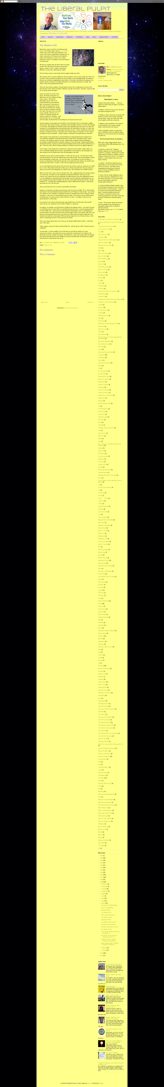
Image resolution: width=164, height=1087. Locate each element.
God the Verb (101, 411)
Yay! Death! (101, 843)
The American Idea (103, 706)
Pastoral (100, 590)
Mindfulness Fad (102, 538)
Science (100, 660)
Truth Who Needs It (103, 767)
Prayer (100, 603)
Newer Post (44, 302)
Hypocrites (101, 451)
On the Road (101, 574)
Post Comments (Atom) (71, 308)
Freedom (100, 400)
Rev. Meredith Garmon (115, 67)
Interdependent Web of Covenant (107, 475)
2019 (101, 872)
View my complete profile (105, 80)
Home (43, 37)
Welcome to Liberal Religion (105, 799)
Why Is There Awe (103, 826)
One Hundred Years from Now (106, 576)
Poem (99, 598)
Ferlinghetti (101, 387)
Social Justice (102, 682)
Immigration (101, 453)
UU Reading (79, 37)
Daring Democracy (103, 315)
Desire (100, 331)
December (105, 884)
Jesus (99, 478)
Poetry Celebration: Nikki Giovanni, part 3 (113, 1006)
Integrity (100, 467)
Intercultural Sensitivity (104, 469)
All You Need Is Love (104, 229)
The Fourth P (101, 714)
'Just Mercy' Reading (111, 1052)
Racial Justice (102, 614)
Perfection (101, 592)
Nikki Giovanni (102, 563)
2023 (101, 863)
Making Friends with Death (105, 520)
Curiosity (100, 313)
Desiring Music (102, 334)
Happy (100, 438)
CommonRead (102, 294)
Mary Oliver (101, 522)
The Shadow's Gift (106, 912)
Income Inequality (103, 456)
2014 (101, 953)
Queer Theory (102, 609)
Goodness (101, 419)
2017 (101, 877)
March (103, 903)
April (103, 901)
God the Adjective (103, 409)
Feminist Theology (103, 384)
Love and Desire (102, 517)
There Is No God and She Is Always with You (110, 744)
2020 (101, 870)
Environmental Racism (104, 363)
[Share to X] (73, 242)
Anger (99, 231)
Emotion (100, 360)
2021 (101, 867)
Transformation (102, 759)
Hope (99, 441)
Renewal (100, 638)
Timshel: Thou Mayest (104, 753)
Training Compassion (104, 756)
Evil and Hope (102, 373)
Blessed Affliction (103, 258)
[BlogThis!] (71, 242)
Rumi (99, 649)
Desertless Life (102, 329)
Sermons (50, 37)
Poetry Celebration (103, 601)
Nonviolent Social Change (105, 565)
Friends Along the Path (104, 403)
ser (99, 663)
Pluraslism (101, 595)
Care (99, 280)
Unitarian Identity (102, 772)
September (105, 891)
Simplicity (101, 679)
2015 (101, 882)
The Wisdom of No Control (108, 922)
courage (100, 304)
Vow (99, 789)
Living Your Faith (102, 512)
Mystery (100, 555)
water (99, 797)
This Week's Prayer (106, 917)
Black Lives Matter (103, 253)
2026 (101, 855)
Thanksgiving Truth (103, 703)
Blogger (101, 1083)
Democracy (101, 321)
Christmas (101, 288)
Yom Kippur (101, 845)
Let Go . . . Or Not (103, 498)
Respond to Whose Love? (105, 647)
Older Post (90, 302)
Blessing (100, 261)
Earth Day (101, 346)
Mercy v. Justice (102, 530)
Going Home (101, 414)
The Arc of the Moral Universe (106, 709)
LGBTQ (100, 503)
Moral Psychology (103, 549)
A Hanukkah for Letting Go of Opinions (108, 219)
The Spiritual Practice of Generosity (108, 733)
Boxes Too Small (103, 269)
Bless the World (102, 256)
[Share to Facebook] (75, 242)
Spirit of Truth (102, 684)
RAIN (99, 620)
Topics (94, 37)
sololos (89, 1083)
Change (100, 283)
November (105, 886)
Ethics (100, 365)
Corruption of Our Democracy (106, 302)
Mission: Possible (103, 544)
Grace (99, 422)
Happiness (101, 436)
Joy (99, 490)
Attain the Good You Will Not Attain (107, 240)
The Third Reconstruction (105, 736)
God (99, 406)
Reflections (70, 37)
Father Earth (101, 381)
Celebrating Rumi (110, 986)
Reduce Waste (102, 633)
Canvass (100, 277)
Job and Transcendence (104, 487)
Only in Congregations (107, 907)
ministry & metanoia (103, 541)
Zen (99, 848)
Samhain (100, 655)
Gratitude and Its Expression (106, 428)
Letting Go (101, 501)
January (104, 950)
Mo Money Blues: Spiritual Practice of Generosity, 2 (108, 940)
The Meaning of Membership (106, 725)
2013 (101, 955)
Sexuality (100, 671)
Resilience (101, 644)
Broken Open (101, 272)
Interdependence (102, 472)
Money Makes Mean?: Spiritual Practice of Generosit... (109, 944)
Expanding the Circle (104, 376)
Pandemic (101, 584)
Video (87, 37)
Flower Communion (103, 392)
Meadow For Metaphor (104, 525)
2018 (101, 874)
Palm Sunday (102, 582)
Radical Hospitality (103, 617)
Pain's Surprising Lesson (108, 915)
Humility (100, 448)
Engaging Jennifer (106, 919)
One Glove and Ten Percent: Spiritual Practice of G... (109, 936)
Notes (99, 568)
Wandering (101, 791)
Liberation (100, 509)
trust (99, 764)
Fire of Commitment (103, 390)
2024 (101, 860)
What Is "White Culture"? (113, 995)
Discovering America (103, 344)
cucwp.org (101, 78)
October (104, 889)
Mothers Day (101, 552)
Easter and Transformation (105, 352)
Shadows (100, 676)
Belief (99, 248)
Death (99, 318)
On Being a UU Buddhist (105, 571)
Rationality (101, 625)
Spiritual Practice (103, 37)
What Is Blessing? (103, 807)
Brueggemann (102, 275)
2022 (101, 865)
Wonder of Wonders (103, 840)
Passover (100, 587)
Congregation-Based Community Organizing (110, 299)
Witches (100, 834)
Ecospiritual (101, 355)
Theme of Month (102, 738)
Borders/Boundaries (103, 267)
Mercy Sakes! (102, 528)
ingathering (101, 459)
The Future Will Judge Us (105, 717)
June (103, 896)
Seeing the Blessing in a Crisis (109, 927)
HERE (114, 209)
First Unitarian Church (72, 31)
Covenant (100, 307)
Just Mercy (101, 493)
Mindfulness (101, 536)
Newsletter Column (103, 560)
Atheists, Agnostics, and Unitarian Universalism (112, 1018)
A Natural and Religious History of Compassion (111, 222)
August (104, 893)
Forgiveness (101, 398)
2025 (101, 858)
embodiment (101, 357)
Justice (100, 495)
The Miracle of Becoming (108, 924)
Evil (99, 368)
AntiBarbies (101, 237)
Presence (100, 606)
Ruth (99, 652)
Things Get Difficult (103, 751)
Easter (100, 349)
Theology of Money (103, 741)
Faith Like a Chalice (103, 379)
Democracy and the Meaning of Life (108, 323)
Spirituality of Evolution (104, 692)
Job (99, 484)
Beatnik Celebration (103, 242)
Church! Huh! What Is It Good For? (107, 291)
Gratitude (100, 425)
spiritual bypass (102, 687)
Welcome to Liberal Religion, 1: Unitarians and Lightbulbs (114, 1041)
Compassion (101, 296)
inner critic (101, 461)
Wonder (100, 837)
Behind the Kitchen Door (105, 245)
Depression (101, 326)
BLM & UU (101, 264)
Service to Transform (104, 668)
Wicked (100, 832)
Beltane (100, 250)
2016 (101, 879)
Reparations (101, 641)
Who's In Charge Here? (104, 821)
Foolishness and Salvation (105, 395)
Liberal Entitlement (103, 506)
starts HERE (63, 51)
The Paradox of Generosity (105, 728)
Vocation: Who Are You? (104, 783)
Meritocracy (101, 533)
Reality (100, 628)
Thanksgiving (101, 701)
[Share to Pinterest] (76, 242)
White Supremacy (103, 816)
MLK (99, 547)
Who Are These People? (104, 818)
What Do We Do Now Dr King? (106, 805)
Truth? (100, 770)
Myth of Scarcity (102, 557)
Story (99, 698)
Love (99, 514)
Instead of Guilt (102, 464)
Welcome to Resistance (104, 802)
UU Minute (114, 37)
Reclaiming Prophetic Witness (106, 630)
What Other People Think (105, 813)
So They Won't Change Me (113, 964)
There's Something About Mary (106, 748)
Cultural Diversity (103, 310)
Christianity (101, 285)
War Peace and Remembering (106, 794)
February (104, 947)
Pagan (100, 579)
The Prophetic (102, 730)
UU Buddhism (102, 775)
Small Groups (59, 37)
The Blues (101, 711)
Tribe (99, 762)
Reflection (101, 636)
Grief (99, 430)
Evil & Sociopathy (103, 371)
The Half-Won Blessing (104, 722)
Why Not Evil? (102, 829)
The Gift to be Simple (104, 719)
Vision (100, 780)
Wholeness (101, 824)
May (103, 898)
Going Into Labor (102, 417)
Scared (100, 657)
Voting (100, 786)
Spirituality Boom (106, 910)
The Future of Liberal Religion (109, 905)
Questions (101, 611)
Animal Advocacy (103, 234)
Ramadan (100, 622)
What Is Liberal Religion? (105, 810)
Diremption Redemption (104, 341)
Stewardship (101, 695)
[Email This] (69, 242)
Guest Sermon (102, 433)
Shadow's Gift (48, 245)
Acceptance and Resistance (106, 226)
